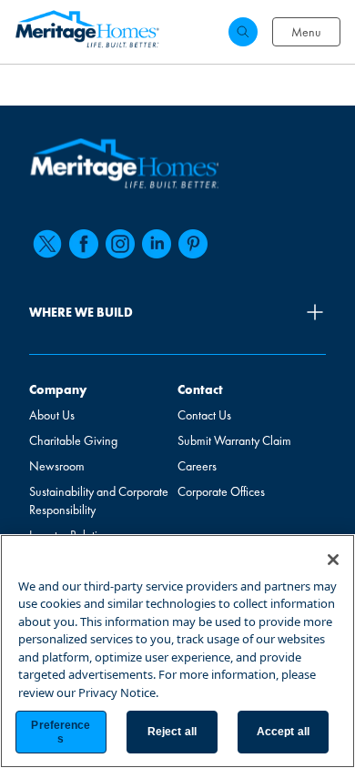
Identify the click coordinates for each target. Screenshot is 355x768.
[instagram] (120, 243)
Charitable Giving (73, 440)
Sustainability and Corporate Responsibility (98, 500)
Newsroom (57, 466)
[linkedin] (156, 243)
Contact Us (204, 415)
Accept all (283, 731)
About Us (52, 415)
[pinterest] (193, 243)
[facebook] (83, 243)
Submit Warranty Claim (234, 440)
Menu (306, 32)
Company (57, 389)
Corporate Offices (221, 491)
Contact (200, 389)
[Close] (333, 560)
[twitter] (47, 243)
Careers (197, 466)
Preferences (60, 731)
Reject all (172, 731)
